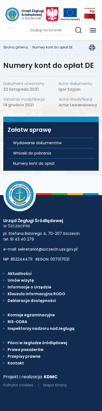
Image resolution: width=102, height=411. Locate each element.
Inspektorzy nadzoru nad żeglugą (41, 328)
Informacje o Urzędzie (29, 287)
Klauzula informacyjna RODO (36, 294)
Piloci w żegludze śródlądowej (37, 343)
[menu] (93, 30)
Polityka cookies (18, 385)
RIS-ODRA (17, 321)
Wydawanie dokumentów (37, 143)
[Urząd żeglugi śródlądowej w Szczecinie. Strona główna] (24, 14)
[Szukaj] (79, 30)
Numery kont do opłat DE (52, 47)
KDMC (51, 377)
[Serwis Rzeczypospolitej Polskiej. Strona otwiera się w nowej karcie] (52, 14)
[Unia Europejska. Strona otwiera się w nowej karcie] (70, 14)
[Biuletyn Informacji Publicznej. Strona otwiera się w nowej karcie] (90, 14)
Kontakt (16, 363)
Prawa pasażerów (26, 349)
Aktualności (20, 273)
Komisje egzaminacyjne (31, 315)
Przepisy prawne (24, 356)
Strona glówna (15, 47)
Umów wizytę (21, 280)
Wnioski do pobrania (32, 153)
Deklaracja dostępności (32, 300)
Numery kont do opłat (34, 163)
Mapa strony (55, 385)
